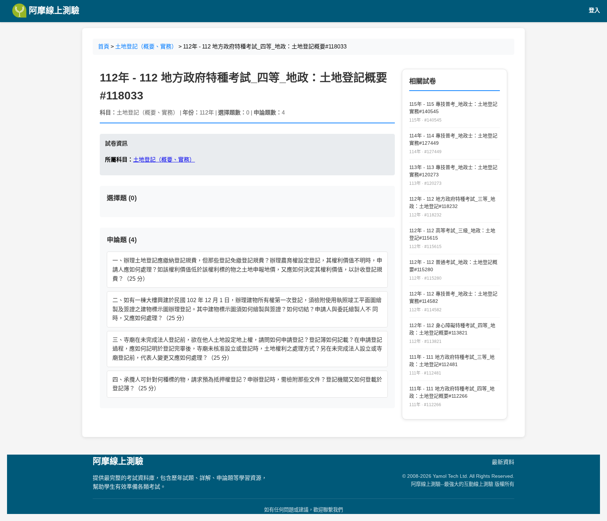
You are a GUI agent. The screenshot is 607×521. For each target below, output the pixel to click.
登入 (594, 10)
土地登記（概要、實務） (146, 47)
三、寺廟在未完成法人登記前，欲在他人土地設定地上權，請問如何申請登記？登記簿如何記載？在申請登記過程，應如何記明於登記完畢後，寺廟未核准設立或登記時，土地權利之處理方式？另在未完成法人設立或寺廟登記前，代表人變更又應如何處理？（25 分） (247, 349)
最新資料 (503, 462)
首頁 (103, 47)
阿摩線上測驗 (52, 10)
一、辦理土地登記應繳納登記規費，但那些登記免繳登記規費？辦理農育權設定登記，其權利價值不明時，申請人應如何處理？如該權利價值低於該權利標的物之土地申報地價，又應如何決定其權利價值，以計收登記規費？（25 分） (247, 269)
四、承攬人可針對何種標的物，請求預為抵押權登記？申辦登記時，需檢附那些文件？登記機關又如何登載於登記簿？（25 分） (247, 384)
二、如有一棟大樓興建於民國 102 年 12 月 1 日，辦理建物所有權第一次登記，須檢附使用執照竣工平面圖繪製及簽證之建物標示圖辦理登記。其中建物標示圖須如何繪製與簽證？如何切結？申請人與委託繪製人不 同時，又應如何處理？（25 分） (246, 309)
